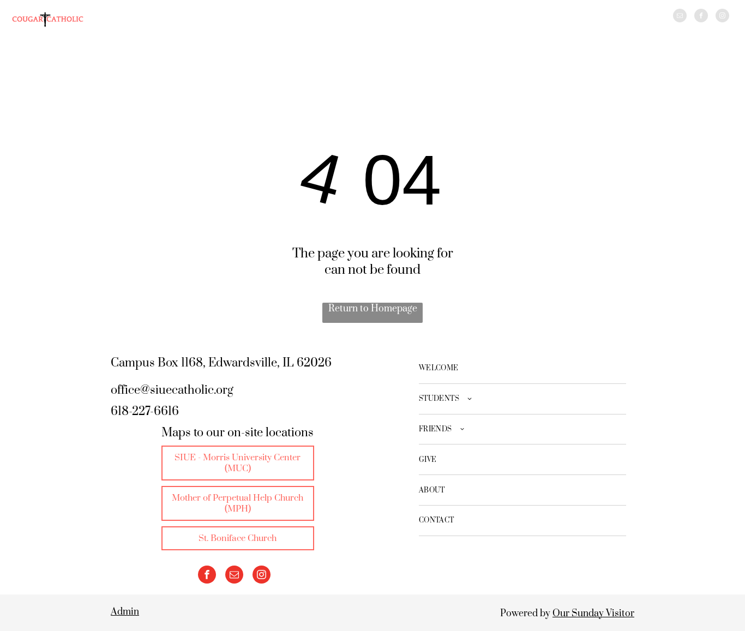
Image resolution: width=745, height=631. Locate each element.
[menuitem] (522, 368)
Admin (125, 612)
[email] (680, 17)
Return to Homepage (372, 309)
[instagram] (722, 17)
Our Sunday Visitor (593, 614)
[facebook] (701, 17)
